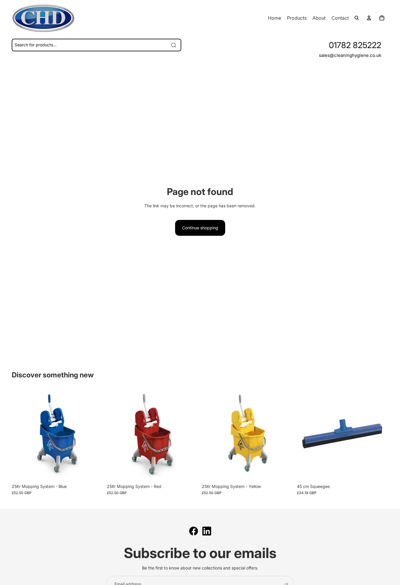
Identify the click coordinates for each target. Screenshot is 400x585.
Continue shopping (200, 227)
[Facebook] (193, 531)
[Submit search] (173, 45)
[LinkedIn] (206, 531)
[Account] (369, 17)
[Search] (356, 17)
